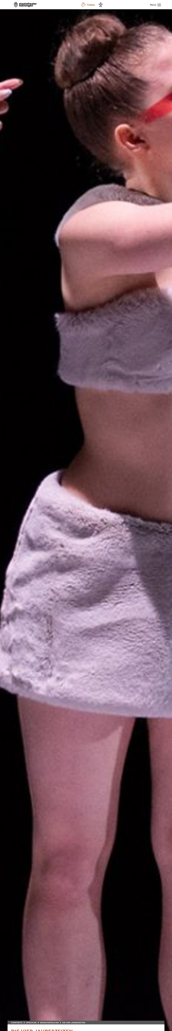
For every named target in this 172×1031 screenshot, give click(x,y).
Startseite (16, 1022)
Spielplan (31, 1022)
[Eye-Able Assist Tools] (101, 4)
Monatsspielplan (49, 1022)
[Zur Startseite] (25, 4)
